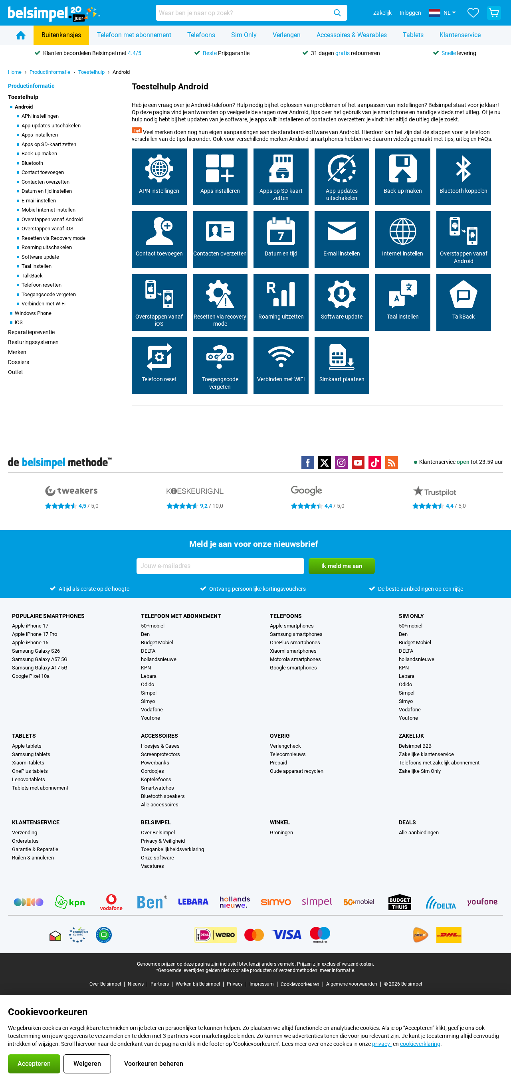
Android (121, 72)
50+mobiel (152, 626)
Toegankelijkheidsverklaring (172, 849)
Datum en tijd (281, 253)
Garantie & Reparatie (35, 849)
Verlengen (287, 35)
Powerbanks (155, 763)
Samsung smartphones (296, 634)
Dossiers (18, 362)
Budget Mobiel (157, 642)
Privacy (235, 984)
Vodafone (152, 710)
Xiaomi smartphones (293, 651)
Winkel (280, 822)
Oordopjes (152, 771)
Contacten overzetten (45, 182)
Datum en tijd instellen (47, 191)
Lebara (148, 676)
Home (15, 72)
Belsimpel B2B (415, 746)
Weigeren (87, 1063)
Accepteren (34, 1063)
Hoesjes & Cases (160, 746)
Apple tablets (27, 746)
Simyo (148, 701)
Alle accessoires (159, 805)
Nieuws (136, 984)
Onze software (157, 858)
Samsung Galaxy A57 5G (39, 659)
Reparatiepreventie (31, 332)
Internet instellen (402, 253)
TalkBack (32, 276)
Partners (160, 984)
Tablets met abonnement (40, 788)
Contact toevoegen (43, 172)
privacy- (382, 1044)
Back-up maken (39, 153)
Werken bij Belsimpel (198, 984)
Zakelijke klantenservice (426, 754)
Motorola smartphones (295, 659)
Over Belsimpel (158, 833)
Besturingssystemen (33, 342)
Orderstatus (25, 841)
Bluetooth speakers (163, 796)
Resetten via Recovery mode (53, 238)
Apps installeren (40, 135)
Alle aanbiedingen (419, 833)
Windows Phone (33, 313)
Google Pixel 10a (31, 676)
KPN (146, 668)
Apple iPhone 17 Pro (34, 634)
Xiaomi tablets (28, 763)
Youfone (150, 718)
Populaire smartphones (48, 616)
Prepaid (278, 763)
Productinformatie (50, 72)
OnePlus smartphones (295, 642)
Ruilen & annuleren (33, 858)
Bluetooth (32, 163)
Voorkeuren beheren (153, 1063)
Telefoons (201, 35)
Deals (407, 822)
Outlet (15, 372)
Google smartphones (293, 668)
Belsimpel (156, 822)
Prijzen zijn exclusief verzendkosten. (335, 964)
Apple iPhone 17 (30, 626)
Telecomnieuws (288, 754)
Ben (145, 634)
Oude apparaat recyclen (296, 771)
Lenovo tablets (28, 779)
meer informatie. (337, 970)
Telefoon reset (159, 379)
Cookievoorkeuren (300, 984)
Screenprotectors (160, 754)
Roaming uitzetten (281, 316)
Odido (147, 684)
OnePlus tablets (30, 771)
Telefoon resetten (41, 285)
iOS (19, 322)
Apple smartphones (292, 626)
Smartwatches (157, 788)
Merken (17, 352)
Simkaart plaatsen (341, 379)
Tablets (413, 35)
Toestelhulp (91, 72)
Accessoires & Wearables (352, 35)
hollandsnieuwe (158, 659)
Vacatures (152, 866)
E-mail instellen (39, 201)
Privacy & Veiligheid (163, 841)
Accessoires (159, 736)
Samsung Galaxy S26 (36, 651)
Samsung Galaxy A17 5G (39, 668)
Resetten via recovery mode (220, 320)
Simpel (148, 693)
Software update (40, 257)
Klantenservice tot (461, 462)
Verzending (24, 833)
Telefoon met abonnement (134, 35)
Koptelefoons (156, 779)
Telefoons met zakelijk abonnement (439, 763)
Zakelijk (411, 736)
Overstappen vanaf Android (52, 219)
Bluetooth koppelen (463, 191)
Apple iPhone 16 (30, 642)
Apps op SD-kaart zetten (49, 144)
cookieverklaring (420, 1044)
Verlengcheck (285, 746)
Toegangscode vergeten (49, 294)
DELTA (148, 651)
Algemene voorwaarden (351, 984)
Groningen (281, 833)
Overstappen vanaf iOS (47, 229)
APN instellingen (40, 116)
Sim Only (244, 35)
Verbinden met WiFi (43, 304)
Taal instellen (36, 266)
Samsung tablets (31, 754)
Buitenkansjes (61, 35)
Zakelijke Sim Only (420, 771)
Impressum (262, 984)
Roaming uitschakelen (47, 247)
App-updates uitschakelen (51, 126)
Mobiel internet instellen (48, 210)
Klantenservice (460, 35)
